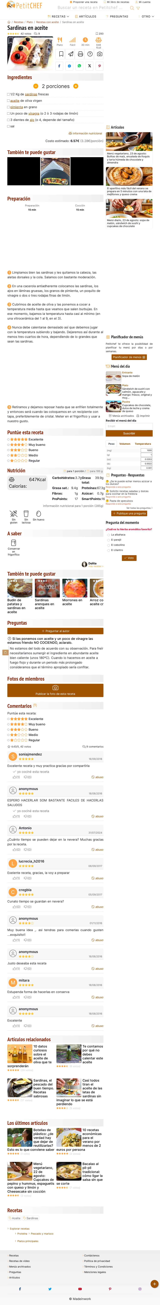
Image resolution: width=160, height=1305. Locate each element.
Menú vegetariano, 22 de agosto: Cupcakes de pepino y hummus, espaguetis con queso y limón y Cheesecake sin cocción (30, 1177)
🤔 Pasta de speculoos (119, 501)
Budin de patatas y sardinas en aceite (16, 606)
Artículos (87, 16)
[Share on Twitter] (89, 66)
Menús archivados (123, 415)
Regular (34, 460)
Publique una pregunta (131, 513)
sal (12, 126)
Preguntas (118, 16)
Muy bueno (36, 445)
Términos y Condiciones (98, 1266)
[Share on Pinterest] (100, 66)
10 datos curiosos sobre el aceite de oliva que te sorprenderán (29, 1056)
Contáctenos (91, 1255)
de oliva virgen (26, 100)
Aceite (16, 1218)
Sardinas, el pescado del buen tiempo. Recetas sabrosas (43, 1088)
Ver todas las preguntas (138, 508)
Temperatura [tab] (143, 443)
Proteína (22, 1233)
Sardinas (32, 1218)
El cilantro (117, 550)
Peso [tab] (111, 443)
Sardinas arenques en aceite (44, 604)
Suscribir (129, 433)
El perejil (116, 539)
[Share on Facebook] (59, 66)
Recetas (58, 16)
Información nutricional (87, 133)
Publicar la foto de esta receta (55, 693)
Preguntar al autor (57, 631)
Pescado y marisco (42, 1233)
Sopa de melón (131, 376)
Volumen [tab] (124, 443)
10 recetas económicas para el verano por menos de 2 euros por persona (79, 1140)
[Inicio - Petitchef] (8, 22)
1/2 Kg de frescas (29, 94)
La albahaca (118, 534)
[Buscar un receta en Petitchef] (132, 7)
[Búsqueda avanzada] (138, 8)
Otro (145, 16)
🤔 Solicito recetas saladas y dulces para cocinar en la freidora (127, 492)
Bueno (33, 450)
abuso (99, 777)
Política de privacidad (97, 1261)
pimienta (16, 107)
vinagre (33, 113)
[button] (10, 53)
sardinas (31, 94)
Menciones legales (95, 1272)
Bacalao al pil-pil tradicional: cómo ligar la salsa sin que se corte (79, 1173)
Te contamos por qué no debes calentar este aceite (92, 1054)
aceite (14, 100)
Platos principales (27, 1241)
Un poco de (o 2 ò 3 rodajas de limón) (44, 113)
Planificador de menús (127, 357)
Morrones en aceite (72, 602)
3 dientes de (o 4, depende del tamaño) (42, 120)
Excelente (35, 439)
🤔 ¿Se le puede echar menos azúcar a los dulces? (129, 482)
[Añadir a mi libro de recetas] (60, 54)
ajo (32, 120)
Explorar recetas (19, 1228)
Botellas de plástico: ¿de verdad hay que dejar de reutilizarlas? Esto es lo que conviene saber (30, 1140)
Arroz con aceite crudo (99, 602)
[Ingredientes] (5, 652)
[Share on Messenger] (69, 66)
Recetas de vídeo (19, 1261)
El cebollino (118, 544)
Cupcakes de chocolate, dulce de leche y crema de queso (136, 408)
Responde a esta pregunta (118, 487)
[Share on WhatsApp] (79, 66)
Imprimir (144, 415)
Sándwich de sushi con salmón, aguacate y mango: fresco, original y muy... (137, 393)
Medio (33, 455)
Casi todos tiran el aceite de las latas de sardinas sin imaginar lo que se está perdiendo (79, 1092)
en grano (23, 107)
